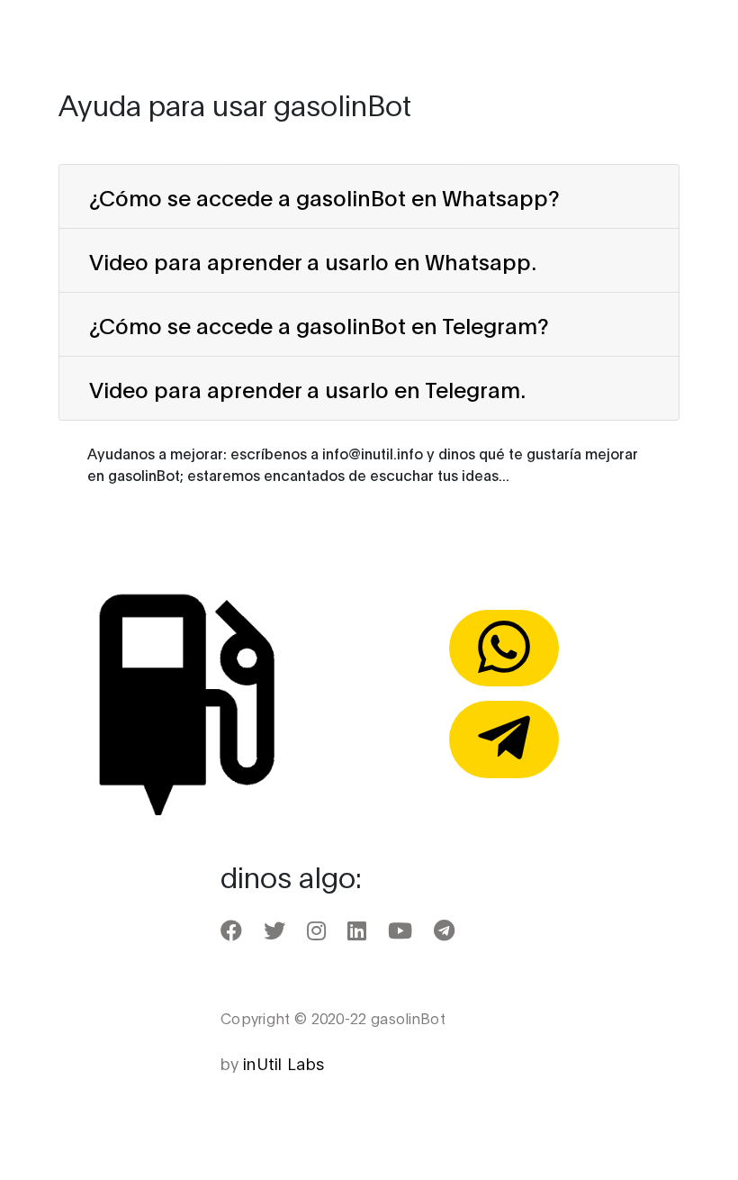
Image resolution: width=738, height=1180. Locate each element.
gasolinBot (120, 34)
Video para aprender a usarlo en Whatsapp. (312, 260)
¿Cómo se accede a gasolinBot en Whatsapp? (324, 196)
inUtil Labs (283, 1063)
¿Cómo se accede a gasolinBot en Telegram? (319, 324)
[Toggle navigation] (670, 34)
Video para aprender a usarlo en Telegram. (307, 388)
